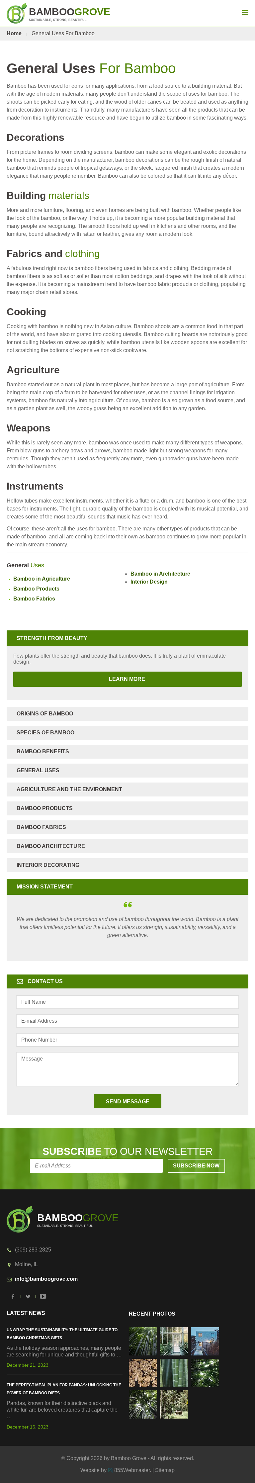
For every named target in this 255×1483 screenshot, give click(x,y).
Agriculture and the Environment (69, 789)
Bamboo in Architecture (160, 574)
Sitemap (165, 1470)
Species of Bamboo (45, 732)
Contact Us (45, 981)
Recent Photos (152, 1314)
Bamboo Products (36, 589)
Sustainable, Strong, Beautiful (69, 14)
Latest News (26, 1313)
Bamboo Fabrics (34, 599)
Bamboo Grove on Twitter (28, 1296)
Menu (245, 12)
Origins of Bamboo (45, 713)
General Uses (38, 770)
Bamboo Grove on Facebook (13, 1296)
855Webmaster (132, 1470)
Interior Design (149, 582)
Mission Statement (45, 886)
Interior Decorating (48, 865)
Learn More (79, 679)
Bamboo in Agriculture (41, 579)
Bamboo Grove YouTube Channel (43, 1296)
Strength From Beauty (52, 638)
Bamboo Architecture (51, 846)
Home (14, 33)
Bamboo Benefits (43, 751)
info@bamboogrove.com (46, 1279)
